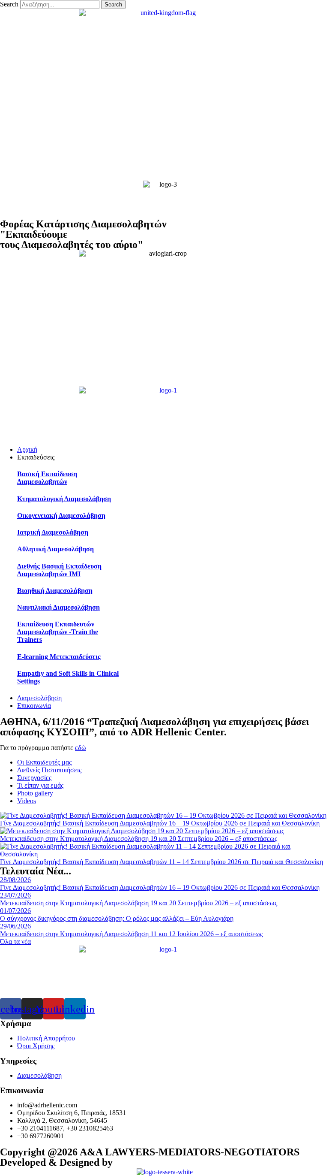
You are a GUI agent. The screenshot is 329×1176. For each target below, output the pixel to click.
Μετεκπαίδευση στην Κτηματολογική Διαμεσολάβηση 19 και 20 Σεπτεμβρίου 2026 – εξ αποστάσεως (138, 838)
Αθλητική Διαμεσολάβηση (55, 549)
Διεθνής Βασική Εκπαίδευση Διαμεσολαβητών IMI (59, 569)
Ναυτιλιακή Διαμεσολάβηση (58, 607)
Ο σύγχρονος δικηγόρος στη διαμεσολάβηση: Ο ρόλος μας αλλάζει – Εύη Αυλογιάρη (116, 918)
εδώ (80, 747)
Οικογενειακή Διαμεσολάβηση (61, 515)
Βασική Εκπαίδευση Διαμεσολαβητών (47, 477)
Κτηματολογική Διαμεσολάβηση (64, 498)
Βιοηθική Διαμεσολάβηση (55, 590)
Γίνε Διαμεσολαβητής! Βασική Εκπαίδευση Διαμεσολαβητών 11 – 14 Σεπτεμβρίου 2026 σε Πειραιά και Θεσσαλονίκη (161, 861)
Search (9, 4)
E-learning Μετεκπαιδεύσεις (59, 656)
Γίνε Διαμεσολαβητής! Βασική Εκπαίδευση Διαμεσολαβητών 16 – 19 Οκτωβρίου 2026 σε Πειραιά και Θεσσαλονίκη (160, 823)
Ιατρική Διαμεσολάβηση (52, 532)
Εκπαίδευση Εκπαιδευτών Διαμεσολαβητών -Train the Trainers (57, 631)
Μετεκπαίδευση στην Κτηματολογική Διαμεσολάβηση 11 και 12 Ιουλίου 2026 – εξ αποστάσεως (131, 933)
